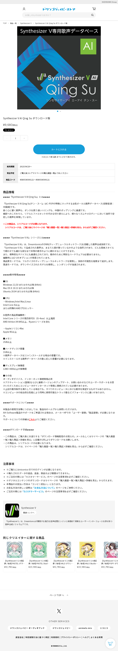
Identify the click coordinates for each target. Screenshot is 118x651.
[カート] (94, 9)
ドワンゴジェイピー (62, 628)
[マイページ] (24, 9)
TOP (5, 23)
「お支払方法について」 (44, 487)
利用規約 (55, 637)
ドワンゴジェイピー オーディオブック (27, 628)
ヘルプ (86, 637)
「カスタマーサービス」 (33, 491)
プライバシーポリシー (71, 637)
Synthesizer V (26, 23)
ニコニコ (104, 628)
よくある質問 (97, 637)
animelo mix (85, 628)
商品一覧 (13, 23)
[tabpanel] (59, 67)
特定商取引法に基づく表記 (37, 637)
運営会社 (20, 637)
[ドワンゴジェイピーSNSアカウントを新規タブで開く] (59, 611)
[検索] (92, 15)
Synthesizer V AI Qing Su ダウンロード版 (51, 23)
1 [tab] (57, 111)
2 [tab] (60, 111)
